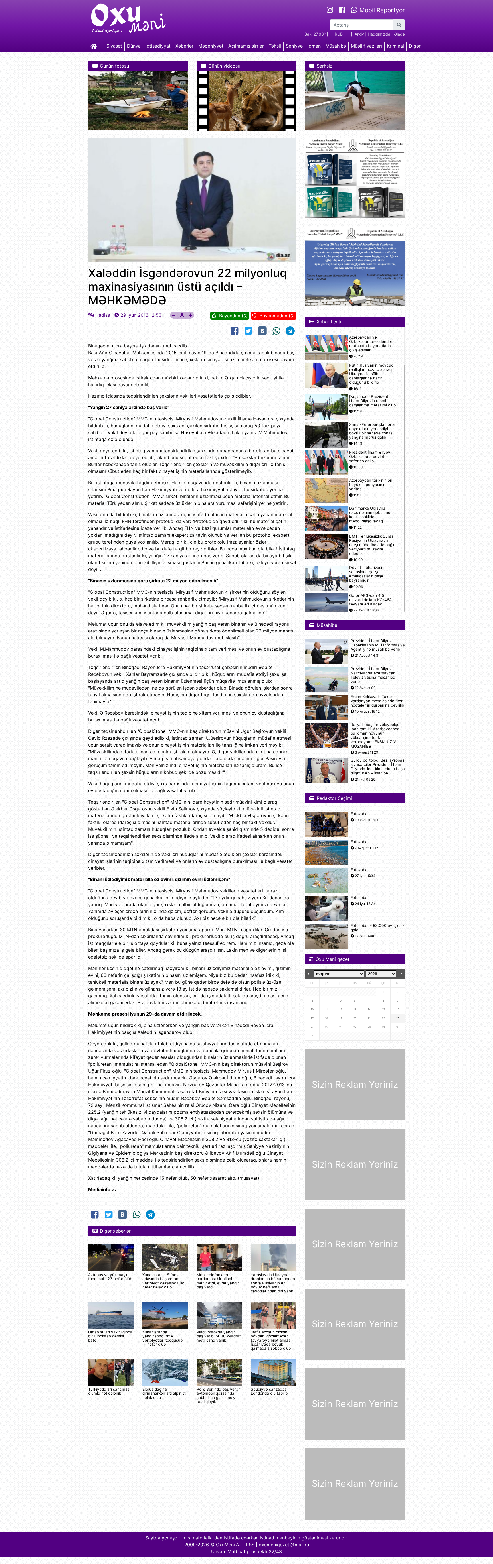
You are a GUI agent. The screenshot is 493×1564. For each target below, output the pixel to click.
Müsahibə (336, 46)
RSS (250, 1544)
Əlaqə (399, 34)
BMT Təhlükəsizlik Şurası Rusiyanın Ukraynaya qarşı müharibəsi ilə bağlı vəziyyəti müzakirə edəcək (371, 545)
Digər (415, 46)
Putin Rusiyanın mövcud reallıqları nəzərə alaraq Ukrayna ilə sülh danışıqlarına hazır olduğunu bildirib (371, 374)
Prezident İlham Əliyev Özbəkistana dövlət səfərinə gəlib (369, 456)
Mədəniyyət (210, 46)
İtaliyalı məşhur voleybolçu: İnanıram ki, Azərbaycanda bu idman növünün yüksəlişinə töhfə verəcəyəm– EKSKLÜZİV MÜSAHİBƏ (376, 736)
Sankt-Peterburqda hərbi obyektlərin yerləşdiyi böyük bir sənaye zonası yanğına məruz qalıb (372, 431)
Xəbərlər (184, 46)
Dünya (134, 46)
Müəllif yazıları (366, 46)
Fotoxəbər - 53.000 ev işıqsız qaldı (377, 928)
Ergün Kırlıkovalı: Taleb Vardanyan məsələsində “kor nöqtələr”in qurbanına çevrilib (377, 701)
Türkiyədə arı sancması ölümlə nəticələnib (109, 1391)
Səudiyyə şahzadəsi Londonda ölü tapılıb (269, 1391)
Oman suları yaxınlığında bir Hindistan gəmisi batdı (110, 1336)
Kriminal (395, 46)
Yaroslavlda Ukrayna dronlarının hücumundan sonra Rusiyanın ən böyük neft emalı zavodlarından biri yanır (273, 1282)
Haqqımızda (379, 34)
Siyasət (114, 46)
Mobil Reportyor (381, 10)
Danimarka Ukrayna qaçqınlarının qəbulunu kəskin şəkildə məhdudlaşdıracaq (369, 515)
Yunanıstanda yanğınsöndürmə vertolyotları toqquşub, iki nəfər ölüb (163, 1338)
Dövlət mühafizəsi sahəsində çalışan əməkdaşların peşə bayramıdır (366, 574)
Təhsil (275, 46)
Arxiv (359, 34)
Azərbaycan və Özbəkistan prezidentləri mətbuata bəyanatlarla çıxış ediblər (371, 344)
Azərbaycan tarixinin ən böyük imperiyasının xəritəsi (370, 484)
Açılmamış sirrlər (246, 46)
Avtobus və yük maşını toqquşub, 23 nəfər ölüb (110, 1276)
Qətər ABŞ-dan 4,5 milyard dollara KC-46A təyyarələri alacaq (370, 599)
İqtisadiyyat (158, 46)
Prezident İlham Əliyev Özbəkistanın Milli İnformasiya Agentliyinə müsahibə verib (378, 645)
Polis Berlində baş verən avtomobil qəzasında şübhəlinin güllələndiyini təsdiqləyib (219, 1395)
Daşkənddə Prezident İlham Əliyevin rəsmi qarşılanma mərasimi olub (372, 400)
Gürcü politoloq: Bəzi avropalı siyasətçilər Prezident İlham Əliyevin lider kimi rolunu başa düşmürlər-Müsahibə (378, 767)
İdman (314, 46)
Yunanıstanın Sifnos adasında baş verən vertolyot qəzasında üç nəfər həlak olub (163, 1280)
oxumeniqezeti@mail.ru (284, 1544)
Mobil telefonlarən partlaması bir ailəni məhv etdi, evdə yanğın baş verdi (218, 1280)
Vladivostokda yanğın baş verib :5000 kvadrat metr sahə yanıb (219, 1336)
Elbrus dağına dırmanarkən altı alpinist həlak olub (164, 1393)
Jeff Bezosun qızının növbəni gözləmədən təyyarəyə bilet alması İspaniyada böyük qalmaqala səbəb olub (271, 1340)
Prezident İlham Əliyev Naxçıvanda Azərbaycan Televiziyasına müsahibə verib (373, 675)
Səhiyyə (294, 46)
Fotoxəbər (360, 814)
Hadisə (102, 315)
